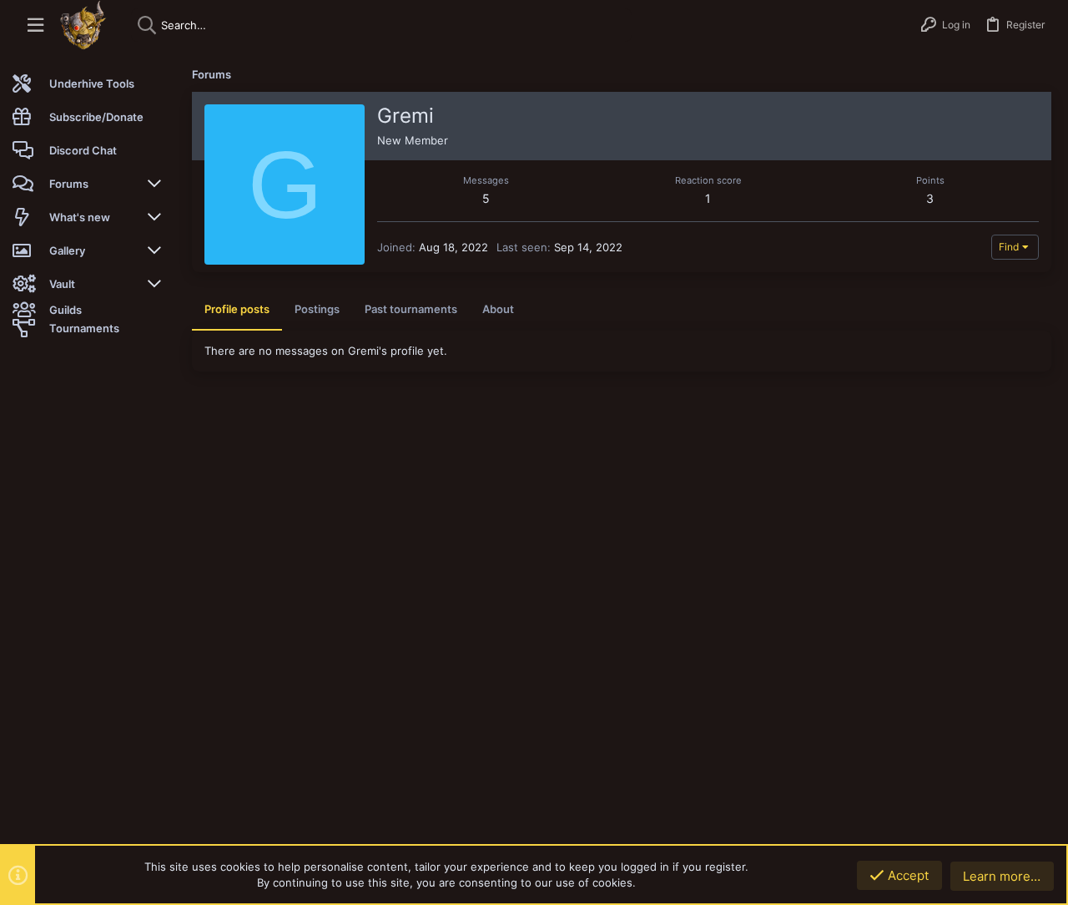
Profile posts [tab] (237, 309)
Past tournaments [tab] (411, 309)
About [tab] (498, 309)
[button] (35, 25)
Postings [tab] (317, 309)
